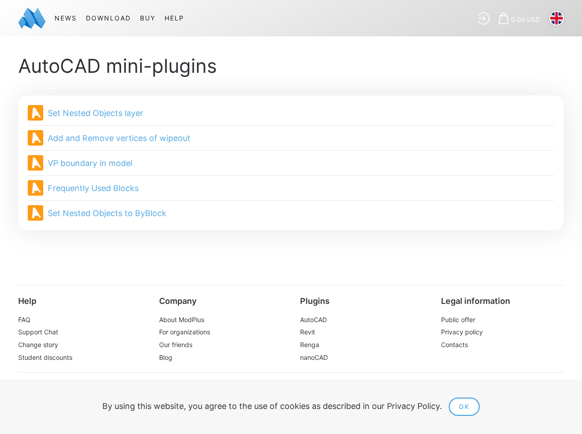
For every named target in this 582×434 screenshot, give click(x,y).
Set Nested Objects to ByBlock (107, 213)
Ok (464, 406)
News (66, 18)
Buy (148, 18)
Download (108, 18)
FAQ (24, 319)
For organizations (184, 332)
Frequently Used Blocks (93, 188)
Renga (309, 344)
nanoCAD (314, 357)
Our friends (175, 344)
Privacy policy (462, 332)
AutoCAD (313, 319)
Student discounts (45, 357)
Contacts (454, 344)
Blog (165, 357)
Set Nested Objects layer (95, 113)
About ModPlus (181, 319)
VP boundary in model (90, 163)
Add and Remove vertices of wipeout (119, 138)
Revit (307, 332)
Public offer (458, 319)
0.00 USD (525, 19)
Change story (38, 344)
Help (174, 18)
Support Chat (38, 332)
